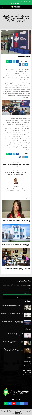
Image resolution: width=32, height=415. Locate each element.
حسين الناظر (26, 57)
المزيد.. (12, 413)
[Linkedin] (18, 403)
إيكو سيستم (28, 368)
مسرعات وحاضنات (27, 370)
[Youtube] (14, 403)
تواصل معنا (20, 1)
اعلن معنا (25, 1)
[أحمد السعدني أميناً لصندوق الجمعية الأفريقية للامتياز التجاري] (27, 307)
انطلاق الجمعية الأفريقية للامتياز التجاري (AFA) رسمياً (12, 313)
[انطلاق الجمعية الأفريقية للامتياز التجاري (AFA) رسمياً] (27, 315)
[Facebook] (26, 403)
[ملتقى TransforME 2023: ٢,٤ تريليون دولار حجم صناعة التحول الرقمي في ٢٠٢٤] (27, 343)
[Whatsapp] (6, 403)
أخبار (30, 363)
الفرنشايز (29, 376)
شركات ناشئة (28, 379)
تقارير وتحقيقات (26, 56)
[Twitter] (22, 403)
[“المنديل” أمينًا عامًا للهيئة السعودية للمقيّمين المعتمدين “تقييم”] (27, 335)
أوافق (17, 413)
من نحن (29, 1)
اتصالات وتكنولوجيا (27, 374)
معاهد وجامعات (21, 56)
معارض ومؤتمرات (27, 365)
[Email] (10, 403)
